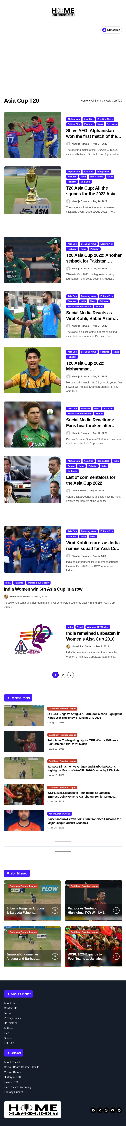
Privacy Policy (12, 1018)
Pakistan (72, 182)
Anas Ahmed (79, 490)
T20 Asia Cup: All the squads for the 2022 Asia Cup (90, 194)
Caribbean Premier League (62, 708)
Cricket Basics (12, 1072)
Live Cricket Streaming (17, 1087)
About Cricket (12, 1062)
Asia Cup (88, 119)
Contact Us (10, 1008)
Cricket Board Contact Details (21, 1067)
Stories (99, 306)
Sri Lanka (112, 124)
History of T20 (12, 1077)
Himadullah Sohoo (20, 596)
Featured (88, 124)
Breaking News (105, 119)
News (100, 124)
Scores (8, 1038)
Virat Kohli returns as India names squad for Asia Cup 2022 (93, 548)
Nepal (80, 627)
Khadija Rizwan (80, 143)
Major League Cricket (59, 814)
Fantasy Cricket (13, 1092)
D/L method (11, 1023)
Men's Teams (96, 176)
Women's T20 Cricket (38, 583)
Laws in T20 (11, 1082)
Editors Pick (74, 124)
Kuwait (71, 466)
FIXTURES (11, 1043)
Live (6, 1033)
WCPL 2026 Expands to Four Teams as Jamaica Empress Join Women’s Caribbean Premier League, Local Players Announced (81, 796)
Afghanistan (74, 119)
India (83, 176)
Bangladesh (103, 171)
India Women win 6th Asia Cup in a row (43, 589)
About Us (9, 1003)
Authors (8, 1028)
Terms (7, 1013)
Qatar (104, 466)
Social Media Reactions (79, 306)
